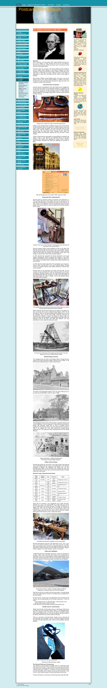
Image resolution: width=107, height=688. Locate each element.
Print (19, 684)
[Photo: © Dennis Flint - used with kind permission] (51, 641)
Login (90, 684)
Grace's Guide (80, 128)
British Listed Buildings (80, 144)
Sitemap (22, 684)
